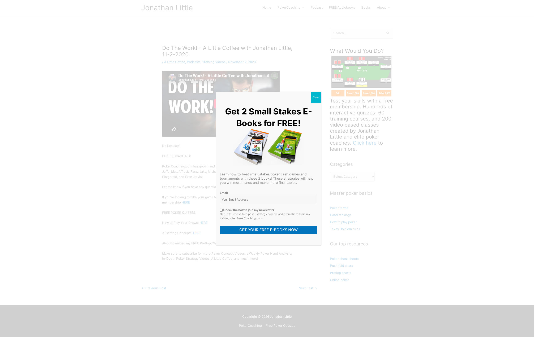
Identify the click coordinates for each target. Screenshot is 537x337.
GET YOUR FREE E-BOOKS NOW (268, 230)
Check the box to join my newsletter (248, 210)
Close (316, 97)
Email (224, 192)
